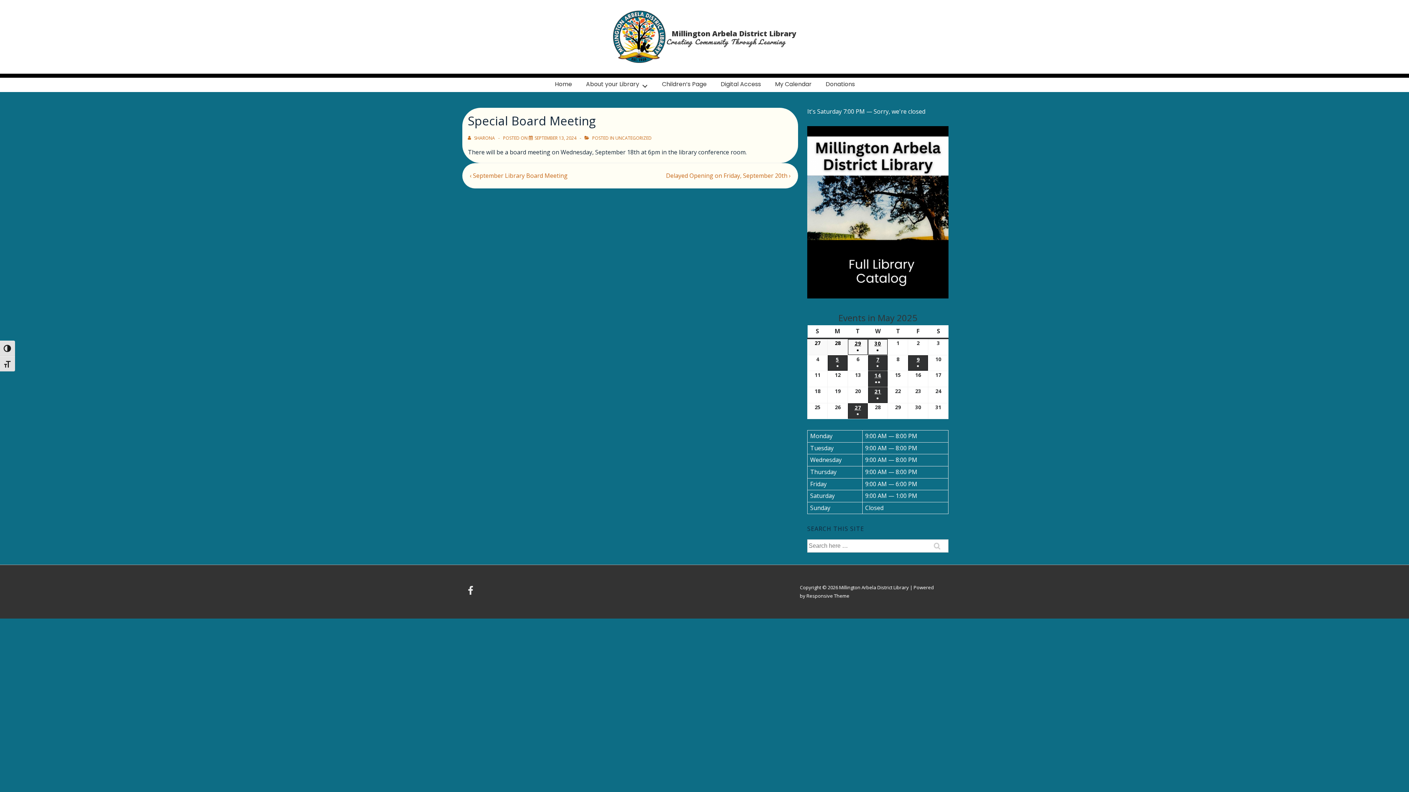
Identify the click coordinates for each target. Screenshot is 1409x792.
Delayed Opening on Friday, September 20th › (728, 176)
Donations (840, 84)
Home (563, 84)
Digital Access (741, 84)
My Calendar (793, 84)
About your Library (612, 84)
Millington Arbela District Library (733, 33)
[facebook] (471, 593)
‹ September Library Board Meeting (519, 176)
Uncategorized (633, 138)
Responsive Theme (828, 596)
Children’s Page (684, 84)
